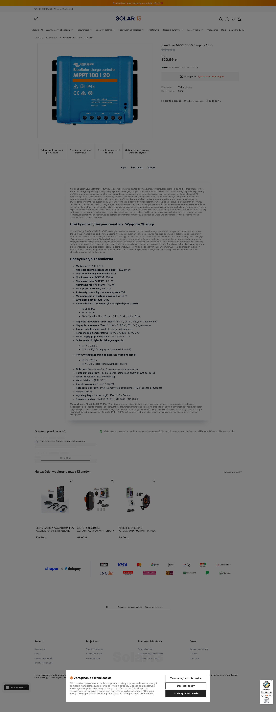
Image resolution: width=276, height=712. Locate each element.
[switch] (266, 701)
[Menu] (271, 681)
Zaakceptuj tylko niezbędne (186, 678)
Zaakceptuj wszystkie (186, 693)
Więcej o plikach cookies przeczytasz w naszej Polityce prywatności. (116, 693)
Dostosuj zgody (186, 685)
